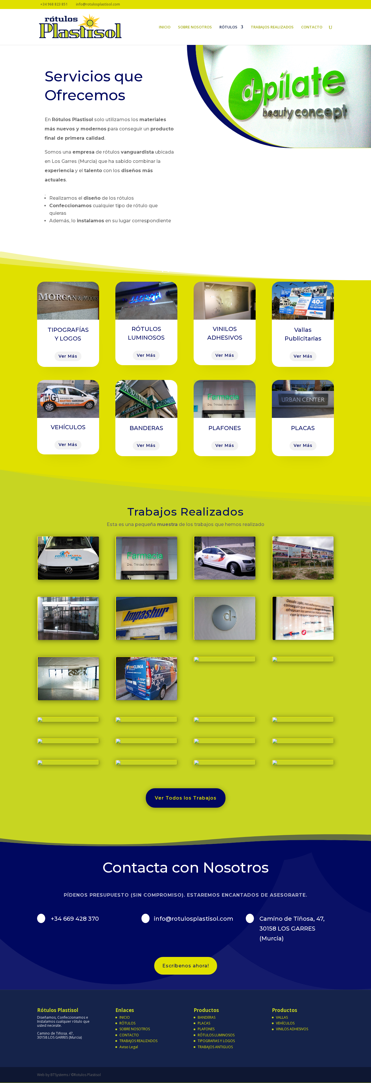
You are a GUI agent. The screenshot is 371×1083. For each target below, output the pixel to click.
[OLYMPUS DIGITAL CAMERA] (223, 657)
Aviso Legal (128, 1046)
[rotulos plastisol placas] (139, 760)
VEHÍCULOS (285, 1023)
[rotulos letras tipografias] (224, 638)
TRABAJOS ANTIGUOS (215, 1046)
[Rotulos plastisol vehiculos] (68, 578)
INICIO (164, 27)
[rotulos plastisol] (303, 578)
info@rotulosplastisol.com (193, 918)
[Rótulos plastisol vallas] (217, 760)
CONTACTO (311, 27)
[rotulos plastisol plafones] (146, 578)
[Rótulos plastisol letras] (146, 638)
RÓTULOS (228, 27)
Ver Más (68, 356)
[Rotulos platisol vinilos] (68, 638)
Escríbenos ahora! (185, 966)
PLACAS (204, 1023)
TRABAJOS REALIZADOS (272, 27)
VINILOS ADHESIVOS (292, 1028)
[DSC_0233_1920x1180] (303, 638)
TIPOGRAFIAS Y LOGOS (216, 1040)
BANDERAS (206, 1017)
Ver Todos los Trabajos (186, 798)
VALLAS (282, 1017)
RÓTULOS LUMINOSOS (216, 1035)
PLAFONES (206, 1028)
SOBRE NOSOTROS (195, 27)
